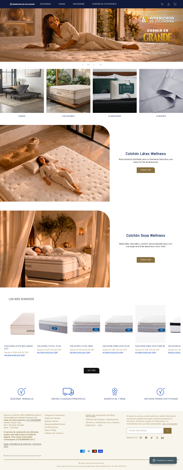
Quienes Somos (51, 421)
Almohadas (114, 116)
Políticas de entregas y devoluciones (102, 419)
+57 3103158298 (33, 420)
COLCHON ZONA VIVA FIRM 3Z (150, 346)
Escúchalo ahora (91, 48)
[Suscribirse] (167, 431)
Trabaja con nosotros (54, 433)
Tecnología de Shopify (34, 455)
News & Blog (50, 430)
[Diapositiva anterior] (83, 64)
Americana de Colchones (18, 455)
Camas (21, 116)
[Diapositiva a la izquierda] (89, 364)
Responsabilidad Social (55, 424)
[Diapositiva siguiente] (94, 64)
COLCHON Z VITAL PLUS (49, 346)
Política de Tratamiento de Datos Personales (100, 416)
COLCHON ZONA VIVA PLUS (116, 346)
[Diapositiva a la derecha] (94, 364)
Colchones (68, 116)
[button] (46, 4)
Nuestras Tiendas (52, 418)
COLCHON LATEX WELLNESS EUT (18, 347)
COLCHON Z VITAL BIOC (81, 346)
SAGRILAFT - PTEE (94, 425)
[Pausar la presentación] (100, 64)
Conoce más (145, 170)
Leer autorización (169, 424)
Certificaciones (51, 427)
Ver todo (92, 370)
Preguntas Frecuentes (55, 415)
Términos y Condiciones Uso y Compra (102, 422)
